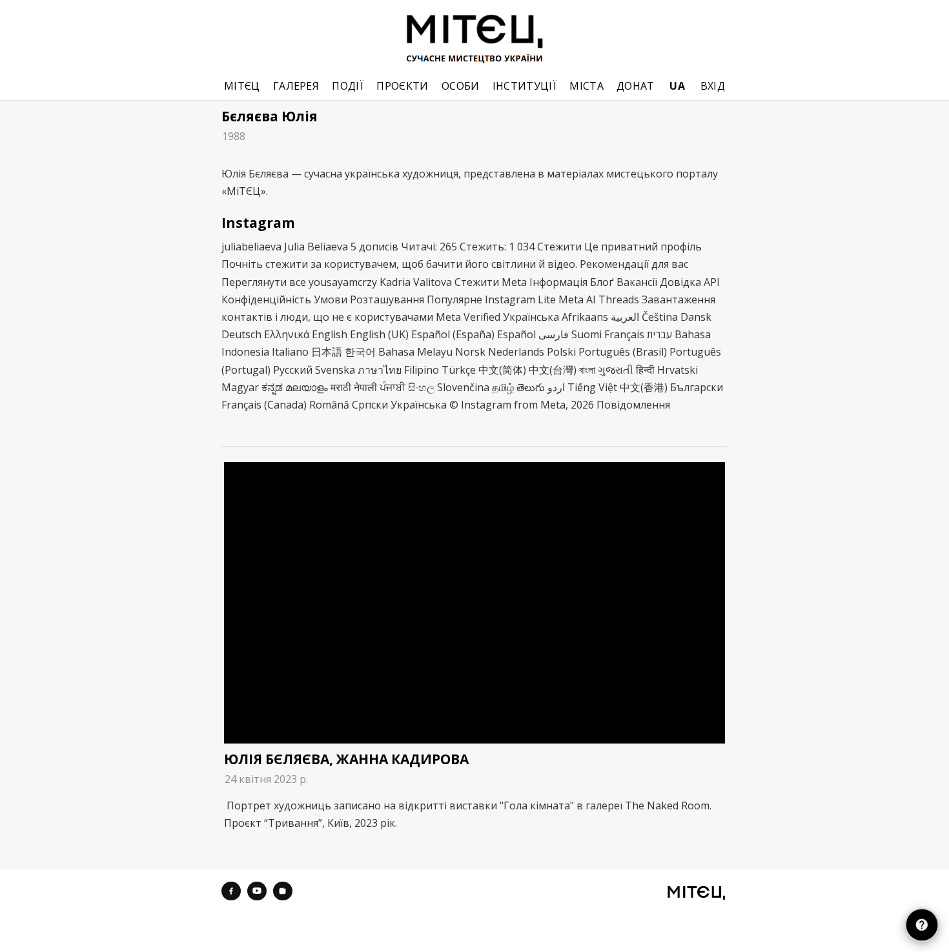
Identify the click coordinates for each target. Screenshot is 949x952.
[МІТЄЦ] (696, 892)
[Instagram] (282, 891)
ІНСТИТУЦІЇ (524, 86)
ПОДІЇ (347, 86)
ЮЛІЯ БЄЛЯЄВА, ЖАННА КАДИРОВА (346, 759)
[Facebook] (231, 891)
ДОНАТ (636, 86)
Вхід (712, 86)
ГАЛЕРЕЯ (296, 86)
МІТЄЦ (242, 86)
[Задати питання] (921, 924)
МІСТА (586, 86)
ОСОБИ (461, 86)
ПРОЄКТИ (402, 86)
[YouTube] (257, 891)
